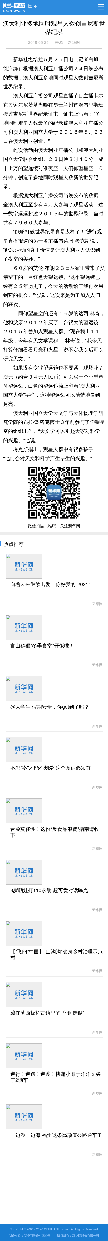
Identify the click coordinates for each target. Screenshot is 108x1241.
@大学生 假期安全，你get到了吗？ (49, 706)
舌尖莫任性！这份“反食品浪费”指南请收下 (54, 832)
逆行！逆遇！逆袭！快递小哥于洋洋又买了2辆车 (55, 1077)
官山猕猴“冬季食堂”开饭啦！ (42, 645)
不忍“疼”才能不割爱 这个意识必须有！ (53, 768)
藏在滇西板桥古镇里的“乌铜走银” (47, 1013)
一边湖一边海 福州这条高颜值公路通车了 (56, 1135)
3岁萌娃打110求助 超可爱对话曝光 (49, 890)
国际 (32, 4)
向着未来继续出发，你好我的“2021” (50, 584)
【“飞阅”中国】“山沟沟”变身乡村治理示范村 (56, 954)
